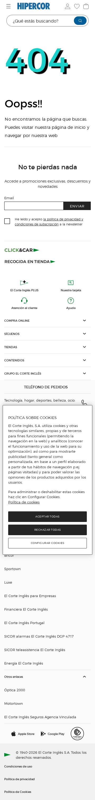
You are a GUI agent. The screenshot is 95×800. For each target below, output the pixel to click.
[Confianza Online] (77, 733)
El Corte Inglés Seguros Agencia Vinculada (40, 716)
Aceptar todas (47, 516)
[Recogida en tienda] (30, 261)
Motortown (13, 703)
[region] (47, 480)
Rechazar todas (47, 529)
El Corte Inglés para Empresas (30, 595)
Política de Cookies (17, 791)
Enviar (77, 205)
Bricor (9, 555)
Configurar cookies (47, 543)
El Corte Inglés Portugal (24, 622)
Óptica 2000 (14, 689)
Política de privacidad (19, 779)
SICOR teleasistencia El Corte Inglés (34, 649)
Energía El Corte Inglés (23, 663)
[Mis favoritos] (76, 6)
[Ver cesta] (85, 6)
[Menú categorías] (9, 6)
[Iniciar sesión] (67, 6)
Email (9, 197)
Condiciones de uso (18, 766)
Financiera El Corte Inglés (26, 609)
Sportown (12, 568)
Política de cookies (24, 502)
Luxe (8, 582)
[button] (47, 320)
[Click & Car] (22, 250)
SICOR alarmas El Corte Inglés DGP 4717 (39, 636)
